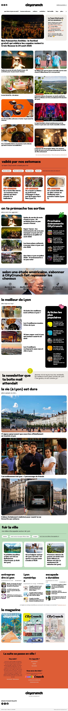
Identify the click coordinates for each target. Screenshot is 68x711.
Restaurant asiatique (12, 188)
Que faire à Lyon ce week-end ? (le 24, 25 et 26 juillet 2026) (58, 324)
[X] (4, 5)
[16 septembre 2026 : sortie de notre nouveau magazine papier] (49, 240)
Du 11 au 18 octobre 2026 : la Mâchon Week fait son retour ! (58, 249)
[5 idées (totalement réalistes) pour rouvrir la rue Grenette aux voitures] (34, 496)
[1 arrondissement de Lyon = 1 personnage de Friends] (34, 456)
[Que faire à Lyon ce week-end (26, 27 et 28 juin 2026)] (49, 348)
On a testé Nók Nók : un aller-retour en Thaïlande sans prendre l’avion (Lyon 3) (55, 194)
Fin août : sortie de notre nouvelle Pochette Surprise (58, 232)
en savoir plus (18, 580)
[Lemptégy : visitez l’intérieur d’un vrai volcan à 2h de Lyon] (48, 592)
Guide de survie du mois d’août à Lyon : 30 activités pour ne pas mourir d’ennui (14, 71)
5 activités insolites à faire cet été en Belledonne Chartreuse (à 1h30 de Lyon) (12, 558)
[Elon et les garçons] (42, 284)
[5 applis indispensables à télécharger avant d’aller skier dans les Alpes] (26, 594)
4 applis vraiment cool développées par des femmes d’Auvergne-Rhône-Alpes (35, 588)
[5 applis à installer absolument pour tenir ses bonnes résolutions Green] (26, 599)
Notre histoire (9, 679)
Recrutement (34, 665)
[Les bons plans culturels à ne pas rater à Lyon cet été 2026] (11, 245)
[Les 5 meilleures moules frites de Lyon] (11, 324)
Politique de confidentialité (11, 709)
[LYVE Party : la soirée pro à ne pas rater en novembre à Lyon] (3, 596)
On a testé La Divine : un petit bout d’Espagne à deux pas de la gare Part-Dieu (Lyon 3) (33, 194)
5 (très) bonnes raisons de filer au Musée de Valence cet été (58, 598)
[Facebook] (6, 5)
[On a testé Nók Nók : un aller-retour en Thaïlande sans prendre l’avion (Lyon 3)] (56, 182)
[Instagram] (2, 5)
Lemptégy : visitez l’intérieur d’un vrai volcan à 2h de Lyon (59, 592)
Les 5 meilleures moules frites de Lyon (33, 324)
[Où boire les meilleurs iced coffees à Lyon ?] (11, 312)
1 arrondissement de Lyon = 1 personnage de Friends (22, 476)
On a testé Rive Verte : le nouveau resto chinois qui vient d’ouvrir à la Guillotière (16, 144)
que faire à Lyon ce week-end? (34, 679)
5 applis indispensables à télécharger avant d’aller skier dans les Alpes (36, 594)
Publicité (34, 663)
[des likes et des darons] (26, 284)
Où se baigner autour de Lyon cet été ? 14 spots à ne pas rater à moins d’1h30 (33, 557)
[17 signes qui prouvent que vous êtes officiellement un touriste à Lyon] (34, 413)
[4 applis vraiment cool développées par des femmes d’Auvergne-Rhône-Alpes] (26, 588)
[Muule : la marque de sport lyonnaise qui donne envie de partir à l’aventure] (3, 585)
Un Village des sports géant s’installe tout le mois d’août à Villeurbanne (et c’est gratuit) (51, 71)
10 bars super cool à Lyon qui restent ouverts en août (33, 336)
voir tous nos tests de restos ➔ (51, 170)
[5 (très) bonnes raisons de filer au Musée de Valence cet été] (48, 598)
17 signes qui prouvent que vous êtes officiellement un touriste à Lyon (22, 435)
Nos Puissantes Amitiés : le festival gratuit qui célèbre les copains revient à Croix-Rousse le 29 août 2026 (22, 43)
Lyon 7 (5, 188)
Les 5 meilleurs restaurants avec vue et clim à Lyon (33, 349)
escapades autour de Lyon (54, 28)
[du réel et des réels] (10, 284)
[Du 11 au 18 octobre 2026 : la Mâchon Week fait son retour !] (49, 248)
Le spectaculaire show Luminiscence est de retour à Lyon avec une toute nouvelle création (50, 124)
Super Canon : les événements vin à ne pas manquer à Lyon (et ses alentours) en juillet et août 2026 (33, 233)
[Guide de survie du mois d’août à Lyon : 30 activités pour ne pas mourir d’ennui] (17, 60)
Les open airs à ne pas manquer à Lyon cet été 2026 (58, 341)
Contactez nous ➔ (62, 605)
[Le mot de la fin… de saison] (17, 85)
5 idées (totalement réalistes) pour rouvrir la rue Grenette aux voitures (21, 518)
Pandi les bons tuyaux (34, 682)
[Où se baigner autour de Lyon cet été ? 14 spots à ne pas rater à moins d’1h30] (34, 548)
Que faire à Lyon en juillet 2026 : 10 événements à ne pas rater (33, 257)
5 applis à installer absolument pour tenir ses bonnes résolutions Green (36, 600)
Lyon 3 (27, 188)
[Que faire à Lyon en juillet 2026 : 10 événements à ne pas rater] (11, 258)
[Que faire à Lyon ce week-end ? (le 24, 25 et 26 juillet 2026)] (49, 324)
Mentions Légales (4, 709)
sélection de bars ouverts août (55, 25)
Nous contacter (34, 661)
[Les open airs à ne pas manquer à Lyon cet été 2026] (49, 340)
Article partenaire (39, 68)
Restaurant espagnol (34, 188)
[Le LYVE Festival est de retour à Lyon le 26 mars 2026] (3, 590)
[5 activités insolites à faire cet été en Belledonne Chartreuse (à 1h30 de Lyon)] (12, 548)
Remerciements (16, 679)
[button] (66, 11)
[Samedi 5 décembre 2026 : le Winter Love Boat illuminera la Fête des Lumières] (49, 258)
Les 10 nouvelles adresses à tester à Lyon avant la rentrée (17, 119)
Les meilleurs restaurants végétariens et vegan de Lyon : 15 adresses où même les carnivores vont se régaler (58, 359)
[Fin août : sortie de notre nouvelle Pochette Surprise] (49, 232)
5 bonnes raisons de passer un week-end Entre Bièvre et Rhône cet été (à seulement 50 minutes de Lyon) (51, 98)
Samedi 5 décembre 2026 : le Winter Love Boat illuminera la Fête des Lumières (59, 258)
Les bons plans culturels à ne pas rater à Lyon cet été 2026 (33, 245)
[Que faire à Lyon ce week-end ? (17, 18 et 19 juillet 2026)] (49, 332)
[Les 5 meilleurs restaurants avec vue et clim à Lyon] (11, 349)
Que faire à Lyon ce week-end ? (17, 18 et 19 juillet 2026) (58, 333)
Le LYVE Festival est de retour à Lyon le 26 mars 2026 (13, 591)
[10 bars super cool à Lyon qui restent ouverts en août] (11, 336)
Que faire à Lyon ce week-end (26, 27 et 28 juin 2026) (58, 348)
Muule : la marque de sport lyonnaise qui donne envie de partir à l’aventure (14, 585)
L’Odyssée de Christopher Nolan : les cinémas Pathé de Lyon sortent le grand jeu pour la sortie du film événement (50, 150)
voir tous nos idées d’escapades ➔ (49, 536)
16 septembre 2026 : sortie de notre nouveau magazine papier (58, 240)
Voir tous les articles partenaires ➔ (43, 154)
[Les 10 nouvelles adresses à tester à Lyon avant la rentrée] (17, 108)
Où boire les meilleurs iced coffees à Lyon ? (32, 312)
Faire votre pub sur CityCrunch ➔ (59, 154)
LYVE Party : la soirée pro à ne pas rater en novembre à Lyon (14, 596)
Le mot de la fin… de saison (9, 95)
